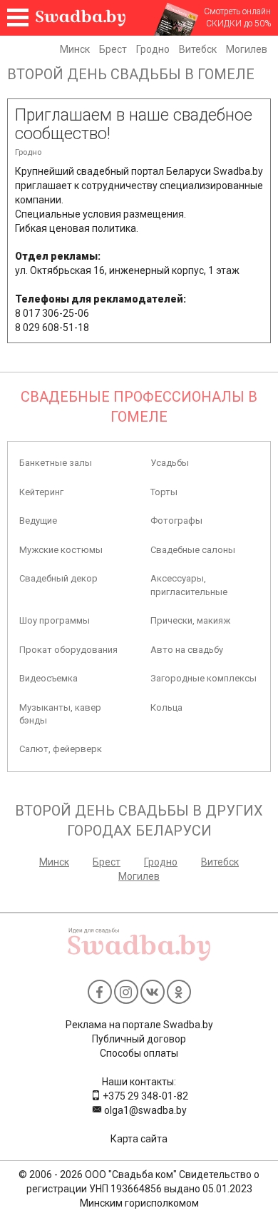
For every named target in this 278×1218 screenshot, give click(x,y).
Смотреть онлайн (237, 11)
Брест (113, 49)
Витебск (198, 49)
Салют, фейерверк (60, 749)
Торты (163, 492)
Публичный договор (139, 1039)
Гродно (153, 49)
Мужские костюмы (61, 549)
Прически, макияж (190, 620)
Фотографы (176, 520)
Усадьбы (169, 462)
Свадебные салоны (192, 549)
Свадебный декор (58, 578)
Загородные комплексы (203, 678)
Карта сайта (139, 1139)
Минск (75, 49)
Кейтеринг (41, 492)
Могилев (246, 49)
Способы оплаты (139, 1053)
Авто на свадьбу (186, 649)
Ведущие (38, 520)
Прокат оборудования (68, 649)
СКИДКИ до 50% (238, 24)
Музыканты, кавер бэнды (60, 714)
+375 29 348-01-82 (144, 1096)
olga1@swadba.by (144, 1110)
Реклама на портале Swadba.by (139, 1024)
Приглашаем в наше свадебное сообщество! (133, 124)
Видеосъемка (48, 678)
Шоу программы (54, 620)
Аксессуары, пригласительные (188, 585)
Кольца (166, 707)
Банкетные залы (55, 462)
